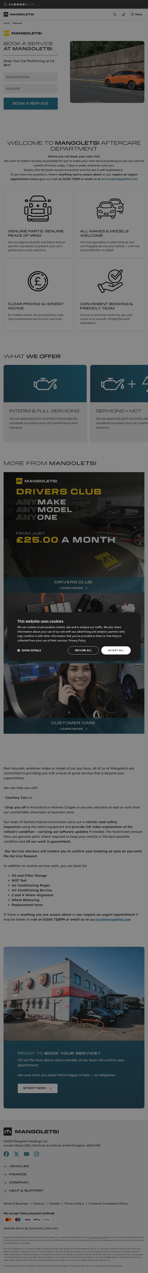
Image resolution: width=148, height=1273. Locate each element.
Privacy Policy (77, 640)
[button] (29, 650)
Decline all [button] (83, 650)
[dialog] (74, 636)
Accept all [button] (116, 650)
